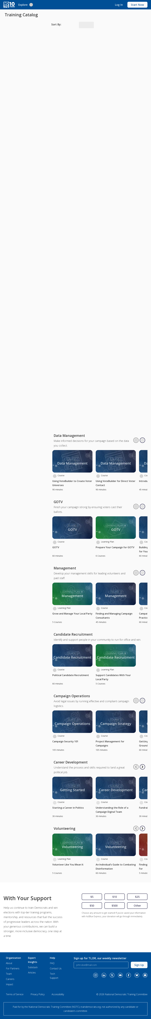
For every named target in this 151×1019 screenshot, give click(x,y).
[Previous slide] (136, 38)
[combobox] (83, 25)
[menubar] (25, 4)
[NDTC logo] (9, 4)
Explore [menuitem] (23, 4)
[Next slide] (142, 38)
